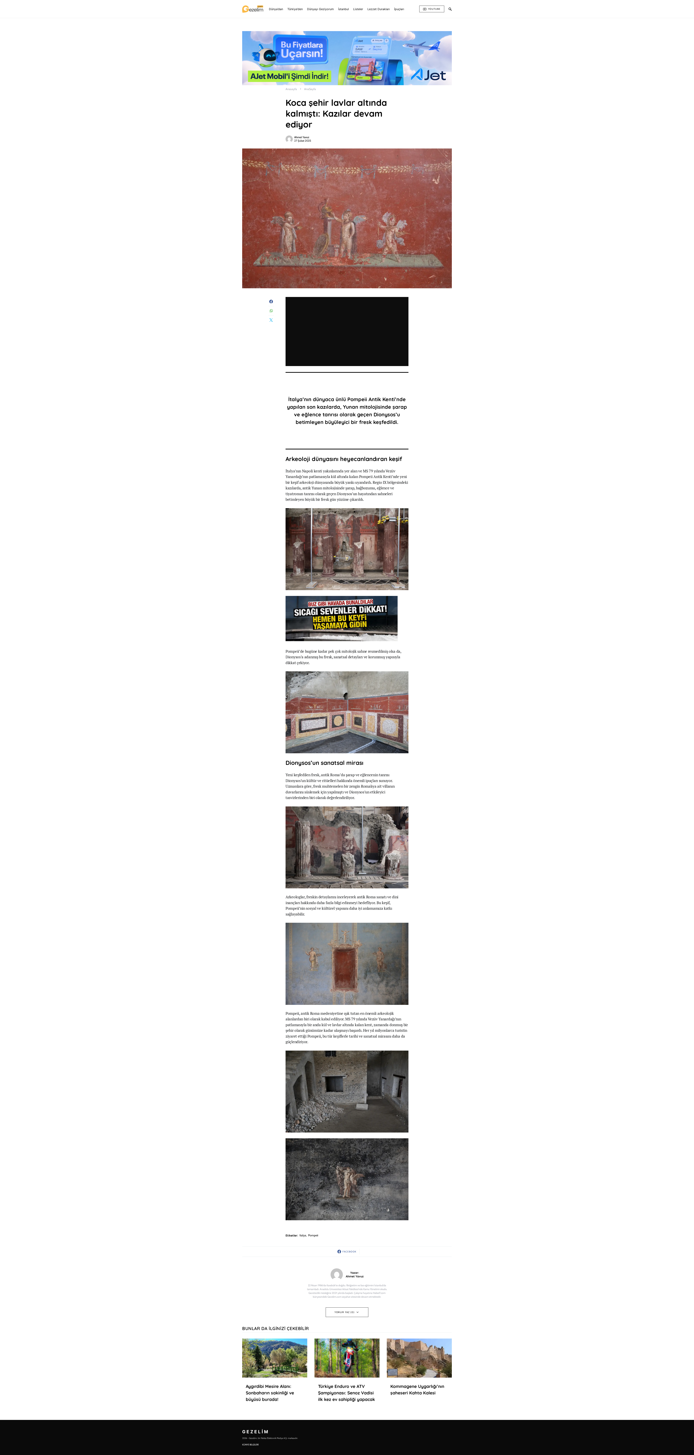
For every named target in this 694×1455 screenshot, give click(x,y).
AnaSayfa (310, 89)
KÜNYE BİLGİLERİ (250, 1444)
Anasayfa (291, 89)
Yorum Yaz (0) (344, 1312)
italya (302, 1235)
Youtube (434, 8)
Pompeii (313, 1235)
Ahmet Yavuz (301, 137)
